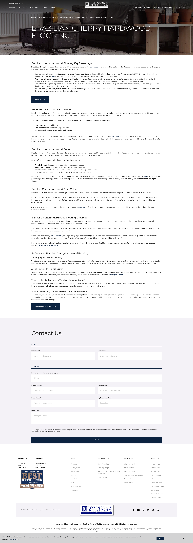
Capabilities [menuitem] (155, 468)
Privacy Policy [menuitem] (156, 497)
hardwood (94, 67)
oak (53, 77)
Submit (96, 440)
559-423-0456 (22, 467)
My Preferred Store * (105, 398)
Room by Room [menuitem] (156, 483)
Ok (160, 538)
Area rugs (82, 207)
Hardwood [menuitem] (75, 471)
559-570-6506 (40, 467)
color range (114, 136)
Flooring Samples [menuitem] (104, 468)
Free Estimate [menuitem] (76, 486)
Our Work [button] (34, 8)
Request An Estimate (163, 8)
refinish (146, 176)
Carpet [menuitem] (73, 475)
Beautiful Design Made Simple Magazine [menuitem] (109, 473)
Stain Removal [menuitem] (129, 464)
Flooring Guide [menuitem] (129, 471)
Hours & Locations (142, 8)
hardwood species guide (48, 245)
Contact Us (40, 99)
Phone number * (37, 385)
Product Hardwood (64, 17)
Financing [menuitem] (74, 490)
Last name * (102, 351)
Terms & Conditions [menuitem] (158, 494)
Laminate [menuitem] (74, 479)
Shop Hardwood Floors (45, 306)
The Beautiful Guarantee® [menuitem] (133, 475)
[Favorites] (180, 8)
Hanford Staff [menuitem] (156, 475)
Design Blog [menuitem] (102, 477)
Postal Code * (36, 398)
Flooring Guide (48, 17)
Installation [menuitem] (128, 483)
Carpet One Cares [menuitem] (157, 486)
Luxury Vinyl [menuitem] (75, 468)
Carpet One (35, 17)
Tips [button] (53, 8)
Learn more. (14, 539)
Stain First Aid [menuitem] (129, 468)
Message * (35, 410)
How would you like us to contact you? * (45, 373)
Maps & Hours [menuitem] (156, 464)
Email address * (103, 385)
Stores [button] (12, 8)
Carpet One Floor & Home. (36, 510)
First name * (35, 351)
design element (116, 275)
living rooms (57, 236)
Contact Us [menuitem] (155, 490)
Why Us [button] (22, 8)
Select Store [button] (14, 3)
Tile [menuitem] (72, 483)
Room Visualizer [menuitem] (103, 464)
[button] (176, 8)
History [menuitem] (153, 479)
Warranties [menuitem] (128, 479)
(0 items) (184, 8)
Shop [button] (45, 8)
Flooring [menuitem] (74, 464)
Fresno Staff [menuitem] (155, 471)
